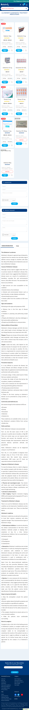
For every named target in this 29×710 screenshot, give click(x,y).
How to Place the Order (6, 698)
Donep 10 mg (21, 99)
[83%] (21, 37)
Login (20, 5)
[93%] (21, 69)
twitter (18, 695)
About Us (3, 678)
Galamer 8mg (7, 163)
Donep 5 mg (7, 99)
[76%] (7, 69)
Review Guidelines (5, 700)
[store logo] (5, 4)
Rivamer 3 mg (7, 131)
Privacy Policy (4, 689)
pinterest (22, 695)
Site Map (3, 680)
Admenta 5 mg (21, 36)
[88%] (7, 37)
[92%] (21, 101)
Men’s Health (17, 683)
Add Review (7, 132)
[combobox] (14, 8)
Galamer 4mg (7, 36)
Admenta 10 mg (7, 68)
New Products (18, 678)
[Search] (26, 8)
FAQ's (2, 694)
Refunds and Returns (5, 686)
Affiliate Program (5, 697)
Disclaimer (3, 683)
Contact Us (3, 681)
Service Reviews (4, 695)
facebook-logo (16, 695)
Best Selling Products (19, 681)
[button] (9, 50)
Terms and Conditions (6, 685)
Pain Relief (17, 685)
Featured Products (18, 680)
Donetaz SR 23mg (21, 131)
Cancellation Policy (5, 688)
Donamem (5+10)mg (22, 68)
